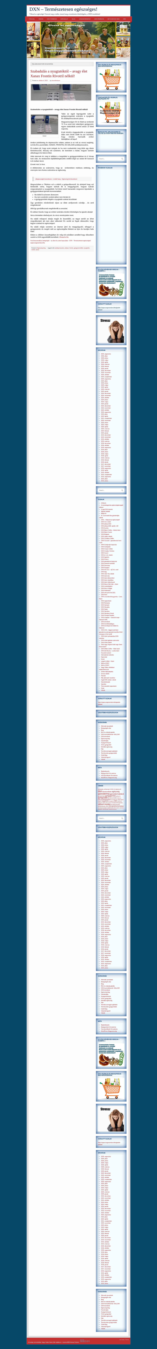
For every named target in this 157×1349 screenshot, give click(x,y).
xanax (37, 249)
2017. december (106, 464)
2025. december (106, 370)
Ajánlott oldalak (105, 511)
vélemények (105, 809)
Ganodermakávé (85, 19)
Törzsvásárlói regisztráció (108, 686)
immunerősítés (113, 798)
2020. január (104, 433)
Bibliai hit (103, 513)
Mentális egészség (106, 747)
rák (110, 806)
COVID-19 (112, 789)
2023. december (106, 406)
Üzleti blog (104, 755)
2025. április (104, 387)
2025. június (104, 383)
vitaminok (121, 807)
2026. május (104, 360)
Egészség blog (41, 248)
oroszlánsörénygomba (117, 802)
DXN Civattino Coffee (107, 538)
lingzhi (99, 801)
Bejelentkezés (105, 771)
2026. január (104, 368)
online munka (108, 802)
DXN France (104, 559)
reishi (107, 806)
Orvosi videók (105, 673)
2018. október (105, 445)
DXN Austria (104, 528)
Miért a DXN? (105, 663)
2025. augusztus (106, 379)
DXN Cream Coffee (107, 549)
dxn (100, 791)
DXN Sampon (105, 605)
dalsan (67, 248)
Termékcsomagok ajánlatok (109, 751)
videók (117, 807)
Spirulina (103, 684)
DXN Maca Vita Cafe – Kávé (109, 584)
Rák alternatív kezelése (108, 678)
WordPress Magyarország (109, 777)
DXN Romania (105, 603)
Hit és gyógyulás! (106, 745)
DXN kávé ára (105, 576)
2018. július (104, 449)
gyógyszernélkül (78, 248)
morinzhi (119, 801)
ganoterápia (101, 796)
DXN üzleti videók (106, 642)
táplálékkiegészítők (111, 807)
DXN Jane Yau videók (107, 574)
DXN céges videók (106, 536)
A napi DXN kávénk (107, 509)
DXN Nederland (105, 590)
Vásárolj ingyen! (105, 757)
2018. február (105, 460)
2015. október (105, 472)
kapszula (100, 799)
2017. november (106, 466)
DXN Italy (104, 572)
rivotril (33, 249)
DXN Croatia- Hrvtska (107, 551)
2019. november (106, 437)
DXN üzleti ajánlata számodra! (110, 640)
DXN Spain (104, 609)
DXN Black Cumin (106, 532)
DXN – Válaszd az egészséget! (110, 520)
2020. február (105, 431)
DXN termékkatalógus (107, 624)
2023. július (104, 414)
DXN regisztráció (106, 601)
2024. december (106, 393)
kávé (119, 799)
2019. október (105, 439)
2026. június (104, 358)
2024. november (106, 395)
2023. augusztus (106, 412)
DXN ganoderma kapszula (109, 561)
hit (108, 798)
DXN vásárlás (99, 19)
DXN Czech (104, 553)
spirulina (114, 806)
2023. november (106, 408)
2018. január (104, 462)
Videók (41, 19)
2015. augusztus (106, 476)
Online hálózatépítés (107, 671)
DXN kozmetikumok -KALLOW (110, 734)
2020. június (104, 422)
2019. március (105, 441)
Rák (124, 19)
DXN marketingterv (106, 586)
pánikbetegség (101, 806)
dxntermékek (107, 792)
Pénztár (103, 675)
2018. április (104, 456)
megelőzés (105, 801)
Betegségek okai (113, 19)
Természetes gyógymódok (109, 753)
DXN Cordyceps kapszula (109, 544)
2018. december (106, 443)
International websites (107, 655)
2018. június (104, 451)
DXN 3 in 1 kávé (106, 522)
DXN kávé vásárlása (107, 580)
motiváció (100, 802)
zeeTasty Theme (124, 1339)
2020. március (105, 429)
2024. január (104, 404)
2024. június (104, 399)
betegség (100, 789)
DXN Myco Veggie (106, 588)
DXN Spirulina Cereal (107, 613)
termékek (120, 806)
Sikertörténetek (105, 682)
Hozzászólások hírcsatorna (109, 775)
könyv (122, 799)
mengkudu (111, 801)
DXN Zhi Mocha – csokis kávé (110, 651)
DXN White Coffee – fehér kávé (110, 648)
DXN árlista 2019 (106, 524)
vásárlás (100, 809)
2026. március (105, 364)
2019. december (106, 435)
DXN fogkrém (105, 557)
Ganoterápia (104, 740)
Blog (73, 19)
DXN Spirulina (105, 611)
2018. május (104, 454)
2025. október (105, 374)
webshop (111, 809)
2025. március (105, 389)
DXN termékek (52, 19)
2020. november (106, 420)
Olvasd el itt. (64, 237)
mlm (115, 801)
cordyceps (107, 789)
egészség (115, 792)
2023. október (105, 410)
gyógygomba (110, 796)
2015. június (104, 481)
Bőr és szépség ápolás (108, 732)
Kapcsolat (64, 19)
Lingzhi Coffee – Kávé (107, 661)
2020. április (104, 426)
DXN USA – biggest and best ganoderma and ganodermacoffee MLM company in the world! (110, 632)
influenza (119, 798)
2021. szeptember (106, 418)
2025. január (104, 391)
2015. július (104, 478)
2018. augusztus (106, 447)
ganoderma (103, 793)
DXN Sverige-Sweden (107, 615)
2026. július (104, 356)
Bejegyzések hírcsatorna (108, 773)
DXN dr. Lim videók (107, 555)
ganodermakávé (117, 794)
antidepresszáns (59, 248)
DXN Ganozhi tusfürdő (107, 563)
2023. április (104, 416)
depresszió (118, 789)
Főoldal (32, 19)
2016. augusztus (106, 468)
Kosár (103, 659)
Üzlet (102, 688)
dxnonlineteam (56, 80)
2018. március (105, 458)
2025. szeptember (106, 377)
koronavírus (107, 799)
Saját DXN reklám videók (108, 680)
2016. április (104, 470)
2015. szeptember (106, 474)
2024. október (105, 397)
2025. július (104, 381)
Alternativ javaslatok (107, 726)
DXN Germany (105, 565)
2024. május (104, 402)
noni (103, 802)
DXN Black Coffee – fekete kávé (110, 530)
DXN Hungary (105, 567)
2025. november (106, 372)
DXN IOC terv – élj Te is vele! (109, 569)
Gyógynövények (106, 742)
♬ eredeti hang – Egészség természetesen (64, 179)
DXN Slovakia (105, 607)
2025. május (104, 385)
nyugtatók (86, 248)
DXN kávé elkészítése (107, 578)
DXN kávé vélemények (108, 582)
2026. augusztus (106, 354)
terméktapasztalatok (102, 807)
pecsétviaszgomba (115, 804)
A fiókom (103, 503)
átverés (115, 809)
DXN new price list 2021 (108, 592)
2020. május (104, 424)
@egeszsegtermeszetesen (43, 179)
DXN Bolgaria (105, 534)
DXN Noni (104, 594)
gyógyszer (118, 796)
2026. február (105, 366)
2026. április (104, 362)
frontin (71, 248)
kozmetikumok (114, 799)
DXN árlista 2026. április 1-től (109, 526)
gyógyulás (103, 798)
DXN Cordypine (105, 547)
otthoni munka (104, 804)
